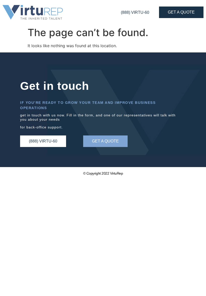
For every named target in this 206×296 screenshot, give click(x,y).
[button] (105, 141)
